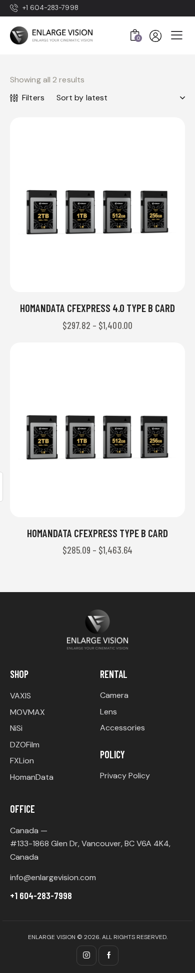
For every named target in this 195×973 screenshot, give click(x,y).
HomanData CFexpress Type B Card (97, 533)
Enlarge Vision (52, 937)
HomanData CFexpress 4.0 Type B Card (97, 308)
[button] (70, 205)
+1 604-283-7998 (41, 895)
